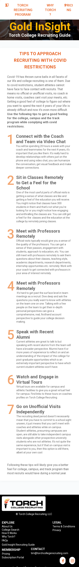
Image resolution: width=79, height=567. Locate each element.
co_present (7, 5)
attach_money (65, 5)
